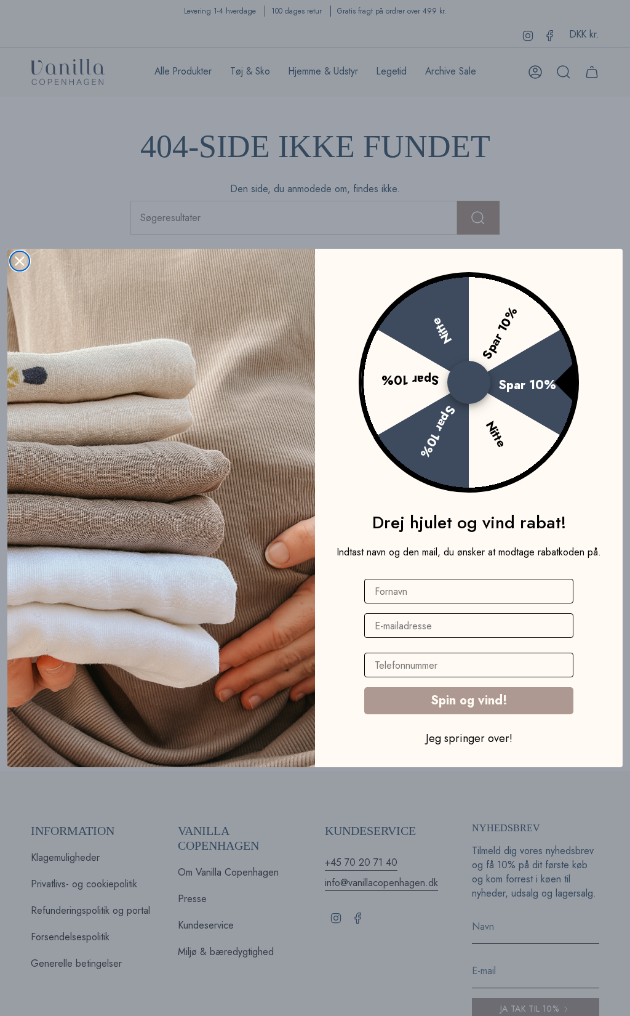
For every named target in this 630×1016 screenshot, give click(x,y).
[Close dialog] (20, 261)
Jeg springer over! (469, 738)
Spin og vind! (469, 700)
